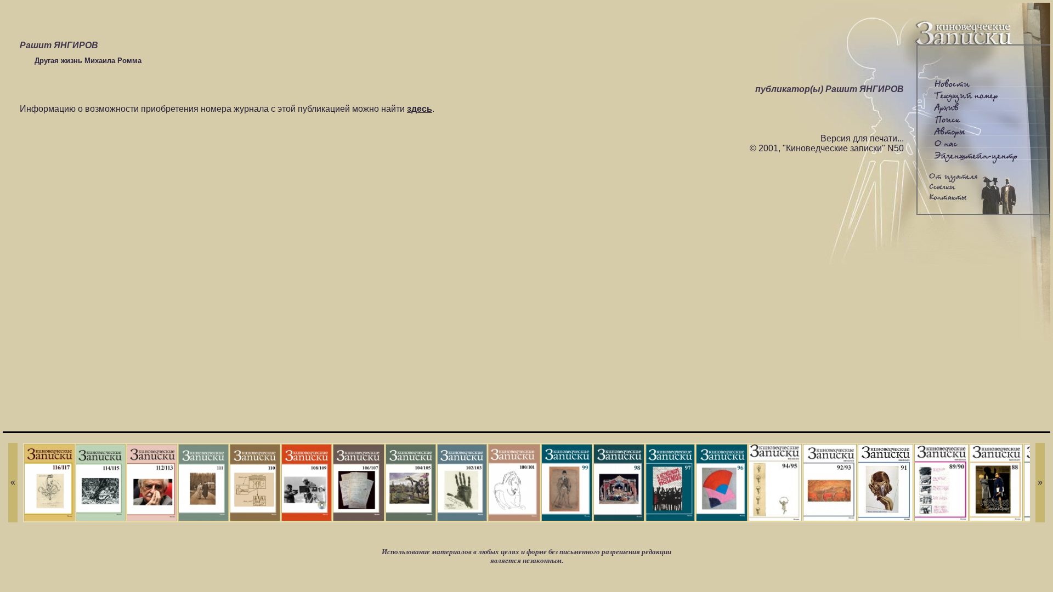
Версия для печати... (862, 138)
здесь (419, 108)
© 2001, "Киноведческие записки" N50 (827, 148)
